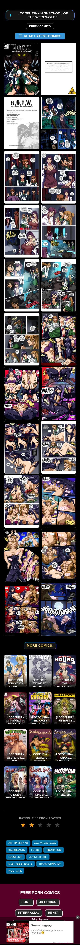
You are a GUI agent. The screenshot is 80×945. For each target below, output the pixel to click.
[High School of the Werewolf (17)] (21, 501)
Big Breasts (16, 850)
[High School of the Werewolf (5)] (21, 177)
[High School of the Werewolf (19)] (21, 555)
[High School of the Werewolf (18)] (58, 501)
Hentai (54, 912)
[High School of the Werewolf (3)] (21, 123)
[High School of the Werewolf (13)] (21, 393)
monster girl (38, 857)
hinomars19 (53, 850)
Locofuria (15, 857)
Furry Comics (40, 26)
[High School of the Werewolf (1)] (21, 69)
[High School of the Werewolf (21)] (21, 609)
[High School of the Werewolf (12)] (58, 339)
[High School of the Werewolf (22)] (58, 609)
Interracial (28, 912)
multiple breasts (20, 863)
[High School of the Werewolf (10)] (58, 285)
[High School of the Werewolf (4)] (58, 123)
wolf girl (15, 870)
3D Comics (47, 902)
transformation (50, 863)
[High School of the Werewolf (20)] (58, 555)
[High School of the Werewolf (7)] (21, 231)
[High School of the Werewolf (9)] (21, 285)
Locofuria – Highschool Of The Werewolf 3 (43, 15)
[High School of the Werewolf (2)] (58, 69)
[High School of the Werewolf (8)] (58, 231)
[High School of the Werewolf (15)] (21, 447)
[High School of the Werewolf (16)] (58, 447)
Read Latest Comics (42, 36)
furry (35, 850)
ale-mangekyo (18, 843)
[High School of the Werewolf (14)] (58, 393)
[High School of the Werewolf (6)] (58, 177)
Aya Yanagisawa (45, 843)
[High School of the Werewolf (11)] (21, 339)
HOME (26, 902)
